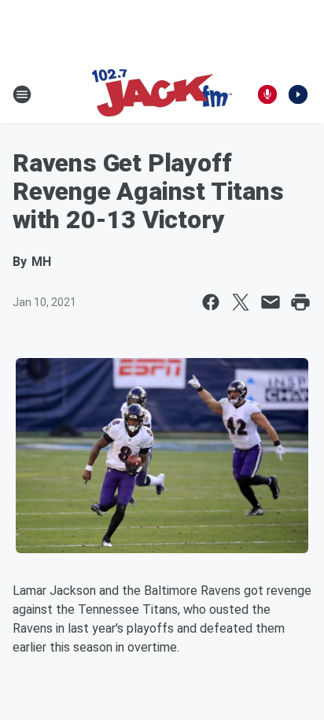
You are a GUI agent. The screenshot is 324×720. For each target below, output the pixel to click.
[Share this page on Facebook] (211, 302)
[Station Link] (162, 94)
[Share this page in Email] (271, 302)
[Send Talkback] (267, 94)
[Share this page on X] (241, 302)
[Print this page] (300, 302)
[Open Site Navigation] (22, 94)
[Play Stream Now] (298, 94)
